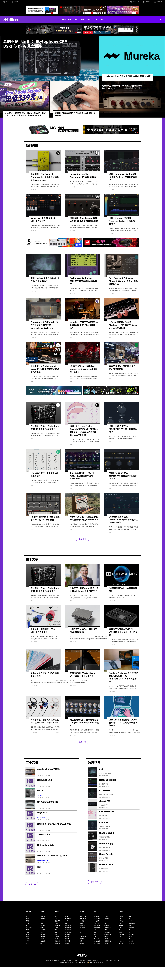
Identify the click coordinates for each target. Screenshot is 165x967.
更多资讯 (82, 538)
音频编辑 (82, 925)
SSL (120, 936)
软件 (82, 19)
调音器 (67, 943)
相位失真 (42, 934)
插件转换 (82, 939)
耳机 (95, 932)
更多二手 (32, 884)
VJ (80, 934)
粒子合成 (42, 925)
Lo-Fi (66, 923)
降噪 (66, 916)
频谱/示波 (68, 919)
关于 (103, 960)
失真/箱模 (68, 930)
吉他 (27, 934)
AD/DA (106, 930)
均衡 (56, 934)
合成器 (106, 916)
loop (27, 932)
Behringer (121, 921)
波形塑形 (42, 936)
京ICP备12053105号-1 (82, 962)
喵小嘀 (63, 960)
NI (129, 932)
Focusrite (121, 923)
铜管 (27, 916)
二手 (95, 19)
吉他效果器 (107, 927)
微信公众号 (136, 2)
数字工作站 (107, 934)
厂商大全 (63, 19)
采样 (41, 923)
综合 (27, 943)
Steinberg (122, 941)
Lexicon (131, 927)
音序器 (106, 943)
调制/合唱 (68, 927)
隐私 (111, 960)
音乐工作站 (83, 919)
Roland (131, 939)
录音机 (67, 936)
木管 (27, 941)
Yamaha (131, 943)
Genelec (121, 925)
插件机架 (82, 927)
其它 (41, 943)
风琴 (27, 939)
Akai (120, 919)
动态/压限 (68, 925)
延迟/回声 (57, 921)
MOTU (120, 932)
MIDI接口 (96, 921)
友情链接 (116, 960)
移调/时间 (57, 930)
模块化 (42, 932)
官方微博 (148, 2)
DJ (80, 932)
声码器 (57, 939)
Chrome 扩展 (96, 960)
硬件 (76, 19)
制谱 (81, 941)
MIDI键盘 (96, 916)
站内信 (16, 2)
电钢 (27, 923)
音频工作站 (83, 916)
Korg (120, 927)
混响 (56, 919)
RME (130, 936)
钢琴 (27, 930)
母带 (66, 921)
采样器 (106, 939)
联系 (107, 960)
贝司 (27, 921)
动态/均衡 (107, 932)
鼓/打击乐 (29, 927)
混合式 (42, 927)
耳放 (95, 936)
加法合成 (42, 919)
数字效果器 (97, 943)
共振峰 (42, 939)
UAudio (131, 941)
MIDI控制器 (97, 919)
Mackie (121, 930)
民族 (27, 919)
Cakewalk (132, 923)
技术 (89, 19)
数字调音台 (97, 927)
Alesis (131, 916)
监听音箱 (96, 939)
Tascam (121, 939)
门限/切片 (57, 936)
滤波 (56, 932)
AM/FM (42, 921)
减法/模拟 (43, 916)
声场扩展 (57, 925)
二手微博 (159, 2)
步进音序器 (83, 936)
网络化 (67, 939)
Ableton (121, 916)
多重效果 (57, 941)
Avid (130, 921)
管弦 (27, 925)
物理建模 (42, 941)
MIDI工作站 (83, 921)
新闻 (69, 19)
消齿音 (57, 923)
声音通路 (67, 934)
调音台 (57, 927)
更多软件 (94, 882)
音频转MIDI (68, 932)
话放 (95, 934)
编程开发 (82, 943)
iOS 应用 (48, 960)
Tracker (82, 930)
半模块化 (42, 930)
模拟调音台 (97, 925)
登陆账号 (8, 2)
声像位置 (57, 943)
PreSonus (121, 934)
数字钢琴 (106, 925)
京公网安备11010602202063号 (97, 962)
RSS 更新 (89, 960)
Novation (131, 934)
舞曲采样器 (107, 941)
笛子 (27, 936)
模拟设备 (106, 919)
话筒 (95, 930)
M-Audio (131, 930)
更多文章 (82, 741)
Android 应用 (56, 960)
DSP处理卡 (97, 941)
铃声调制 (67, 941)
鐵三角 (131, 919)
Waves (121, 943)
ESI (130, 925)
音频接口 (96, 923)
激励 (56, 916)
